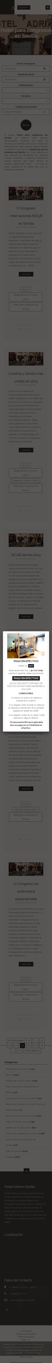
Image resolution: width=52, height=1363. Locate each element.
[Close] (49, 631)
